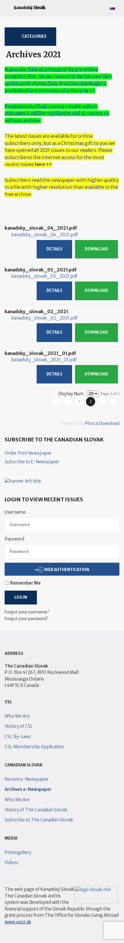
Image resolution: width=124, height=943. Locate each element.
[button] (7, 7)
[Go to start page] (56, 401)
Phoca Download (102, 423)
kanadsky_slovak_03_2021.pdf (44, 276)
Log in (20, 597)
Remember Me (25, 583)
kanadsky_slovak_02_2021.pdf (44, 318)
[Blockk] (29, 7)
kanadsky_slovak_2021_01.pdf (44, 359)
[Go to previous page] (67, 401)
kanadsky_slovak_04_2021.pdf (44, 234)
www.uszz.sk (18, 922)
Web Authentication (66, 569)
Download (96, 249)
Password (14, 539)
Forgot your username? (27, 612)
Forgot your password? (26, 618)
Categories (33, 36)
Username (15, 512)
